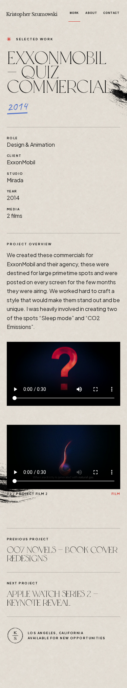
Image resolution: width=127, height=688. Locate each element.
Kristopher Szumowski (31, 14)
